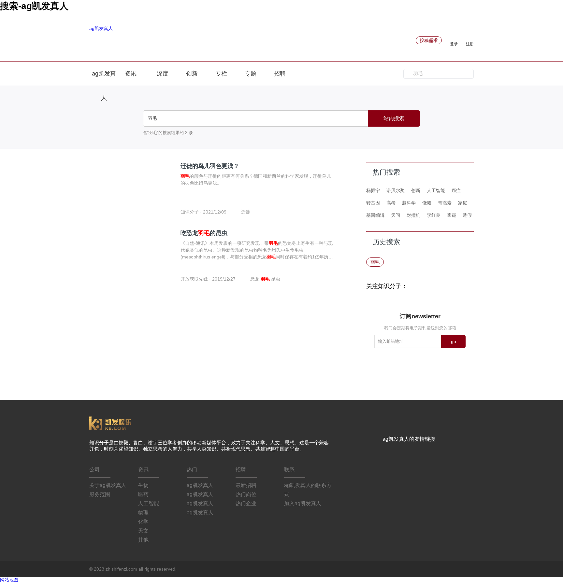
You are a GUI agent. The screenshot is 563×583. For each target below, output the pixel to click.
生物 (143, 485)
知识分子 (189, 212)
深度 (162, 73)
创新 (192, 73)
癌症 (456, 190)
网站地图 (9, 579)
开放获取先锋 (194, 279)
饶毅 (426, 202)
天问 (395, 215)
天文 (143, 531)
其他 (143, 540)
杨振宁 (373, 190)
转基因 (373, 202)
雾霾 (451, 215)
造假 (467, 215)
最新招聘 (246, 485)
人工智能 (436, 190)
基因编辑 (375, 215)
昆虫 (275, 279)
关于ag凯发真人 (107, 485)
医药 (143, 494)
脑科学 (409, 202)
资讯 (131, 73)
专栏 (221, 73)
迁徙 (245, 212)
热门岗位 (246, 494)
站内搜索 (393, 118)
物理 (143, 512)
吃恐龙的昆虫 (203, 233)
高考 (391, 202)
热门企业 (246, 503)
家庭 (462, 202)
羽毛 (375, 262)
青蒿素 (445, 202)
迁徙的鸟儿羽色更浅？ (209, 166)
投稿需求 (429, 40)
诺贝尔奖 (395, 190)
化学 (143, 521)
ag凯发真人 (101, 28)
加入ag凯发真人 (302, 503)
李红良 (433, 215)
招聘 (280, 73)
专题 (250, 73)
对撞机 (413, 215)
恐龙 (255, 279)
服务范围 (99, 494)
